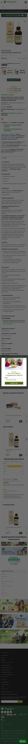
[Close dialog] (24, 359)
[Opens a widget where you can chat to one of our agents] (23, 741)
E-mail (6, 377)
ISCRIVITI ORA (14, 383)
